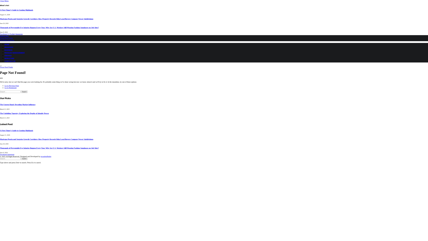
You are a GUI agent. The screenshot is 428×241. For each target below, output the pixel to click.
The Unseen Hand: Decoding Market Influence (17, 105)
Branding (8, 47)
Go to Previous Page (11, 86)
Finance (8, 55)
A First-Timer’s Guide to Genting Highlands (16, 10)
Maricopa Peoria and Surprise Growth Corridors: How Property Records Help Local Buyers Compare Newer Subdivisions (46, 19)
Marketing (9, 58)
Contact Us (9, 61)
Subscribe (4, 36)
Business (8, 50)
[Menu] (1, 65)
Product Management (14, 53)
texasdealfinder (46, 156)
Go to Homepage (10, 88)
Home (6, 44)
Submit (24, 159)
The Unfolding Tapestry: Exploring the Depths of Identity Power (24, 113)
